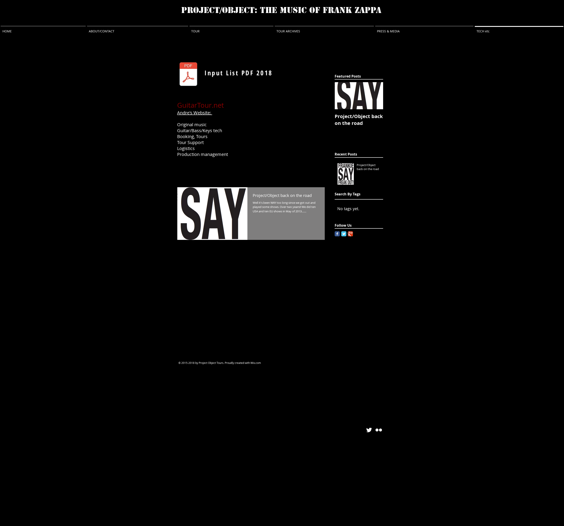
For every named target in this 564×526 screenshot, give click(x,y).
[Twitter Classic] (343, 233)
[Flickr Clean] (378, 430)
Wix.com (255, 363)
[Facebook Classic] (337, 233)
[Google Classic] (350, 233)
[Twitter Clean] (369, 430)
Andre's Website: (194, 113)
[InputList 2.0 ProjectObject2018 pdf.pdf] (188, 74)
